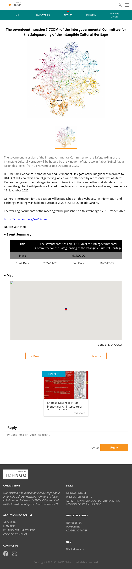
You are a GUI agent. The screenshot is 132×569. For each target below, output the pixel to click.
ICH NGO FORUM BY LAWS (19, 530)
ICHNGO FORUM (76, 492)
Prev (36, 356)
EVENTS (68, 15)
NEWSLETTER (73, 522)
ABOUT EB (9, 522)
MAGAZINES (73, 526)
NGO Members (75, 549)
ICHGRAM (91, 15)
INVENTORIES (43, 15)
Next (95, 356)
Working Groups (114, 15)
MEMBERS (9, 526)
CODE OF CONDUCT (15, 534)
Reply (114, 447)
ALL (17, 15)
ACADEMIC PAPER (76, 530)
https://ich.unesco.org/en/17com (25, 219)
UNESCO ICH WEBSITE (79, 496)
